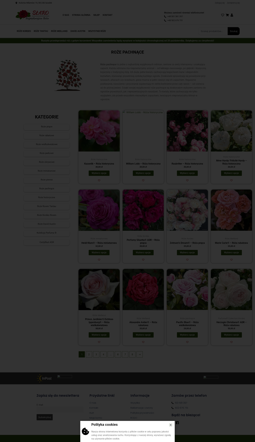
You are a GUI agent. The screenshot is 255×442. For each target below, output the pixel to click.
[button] (171, 425)
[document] (127, 221)
